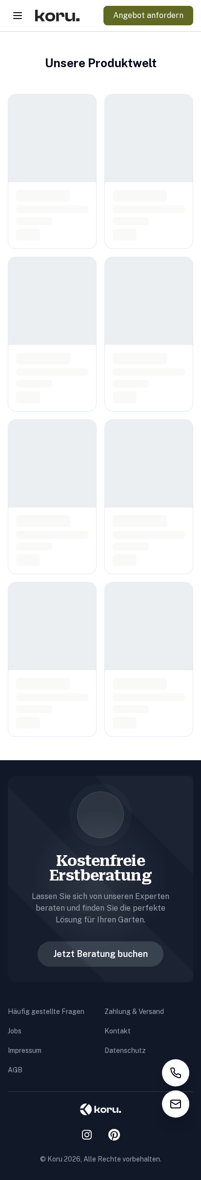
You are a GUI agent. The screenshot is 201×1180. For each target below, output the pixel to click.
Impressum (24, 1050)
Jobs (14, 1031)
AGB (15, 1070)
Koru (54, 1159)
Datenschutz (125, 1050)
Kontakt (117, 1031)
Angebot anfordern (148, 15)
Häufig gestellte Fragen (46, 1011)
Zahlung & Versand (134, 1011)
